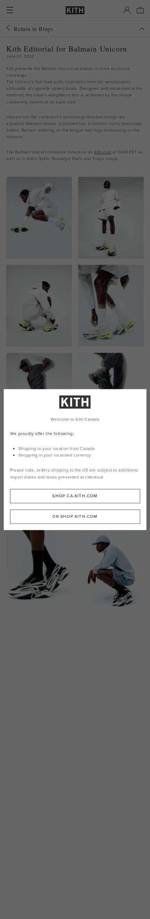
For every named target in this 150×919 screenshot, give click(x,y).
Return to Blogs (33, 28)
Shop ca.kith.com (74, 496)
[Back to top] (142, 29)
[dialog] (75, 459)
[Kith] (75, 10)
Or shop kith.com (74, 516)
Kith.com (102, 152)
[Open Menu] (9, 10)
